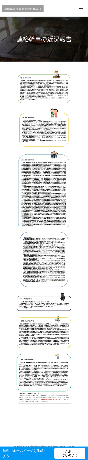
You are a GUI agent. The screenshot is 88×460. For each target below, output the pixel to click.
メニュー (81, 8)
